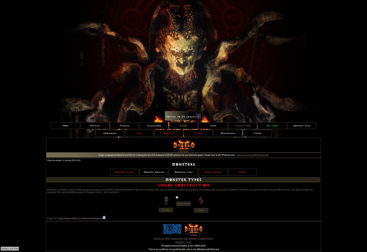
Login (189, 242)
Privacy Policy (205, 238)
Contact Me (176, 238)
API (167, 238)
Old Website (190, 238)
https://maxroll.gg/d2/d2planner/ (253, 155)
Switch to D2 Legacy (181, 116)
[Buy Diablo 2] (193, 235)
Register (179, 242)
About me (159, 238)
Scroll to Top (9, 248)
